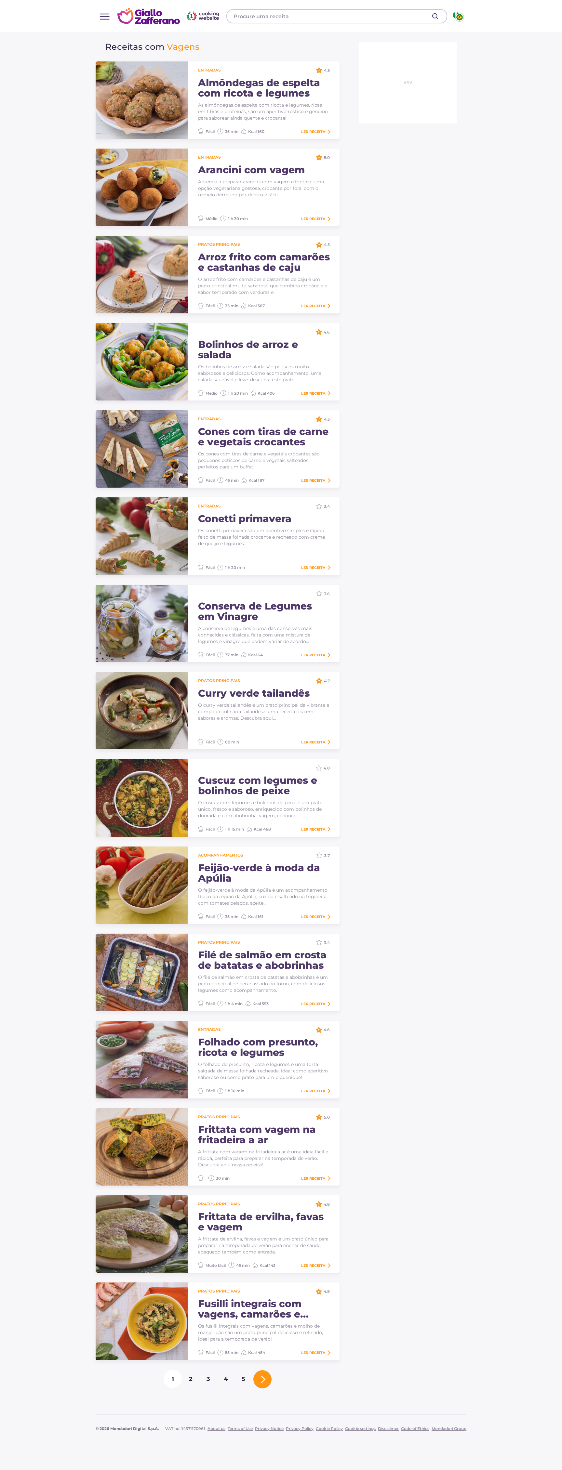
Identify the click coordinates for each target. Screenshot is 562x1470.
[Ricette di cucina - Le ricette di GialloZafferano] (457, 16)
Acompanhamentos (220, 855)
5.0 (327, 157)
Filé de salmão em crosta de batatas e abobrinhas (262, 960)
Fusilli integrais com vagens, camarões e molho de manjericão (253, 1309)
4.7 (327, 680)
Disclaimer (388, 1428)
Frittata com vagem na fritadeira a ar (257, 1134)
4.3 (327, 419)
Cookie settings (360, 1428)
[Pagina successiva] (262, 1379)
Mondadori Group (449, 1428)
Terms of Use (240, 1428)
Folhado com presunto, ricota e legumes (258, 1047)
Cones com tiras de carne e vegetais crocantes (263, 437)
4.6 (327, 332)
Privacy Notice (269, 1428)
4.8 (327, 1204)
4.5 (327, 70)
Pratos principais (219, 244)
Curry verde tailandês (254, 693)
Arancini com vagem (251, 170)
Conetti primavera (244, 519)
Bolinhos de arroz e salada (248, 349)
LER (313, 131)
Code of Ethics (415, 1428)
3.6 (327, 593)
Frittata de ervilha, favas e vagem (261, 1222)
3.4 (327, 506)
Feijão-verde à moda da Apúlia (259, 873)
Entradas (209, 70)
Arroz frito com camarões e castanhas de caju (264, 262)
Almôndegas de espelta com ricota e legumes (259, 88)
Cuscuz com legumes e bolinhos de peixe (257, 785)
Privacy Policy (300, 1428)
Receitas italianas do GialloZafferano (169, 16)
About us (216, 1428)
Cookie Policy (329, 1428)
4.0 (327, 768)
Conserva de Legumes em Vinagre (255, 611)
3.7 (327, 855)
